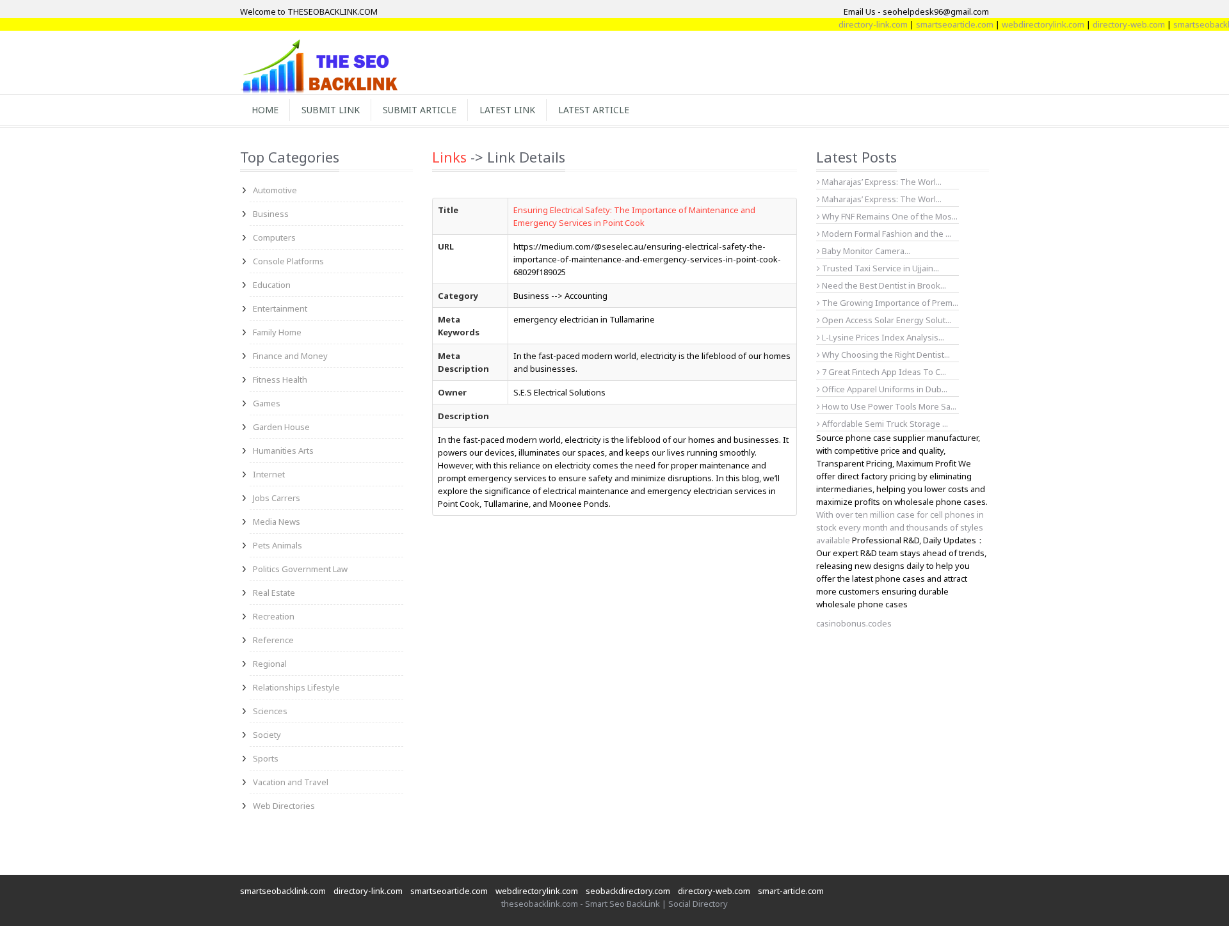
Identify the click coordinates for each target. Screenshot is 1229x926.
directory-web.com (1113, 24)
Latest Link (507, 110)
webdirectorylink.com (1027, 24)
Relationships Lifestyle (296, 687)
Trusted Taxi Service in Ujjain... (879, 268)
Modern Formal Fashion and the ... (885, 233)
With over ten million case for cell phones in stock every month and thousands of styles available (900, 527)
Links (449, 156)
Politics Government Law (300, 569)
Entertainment (280, 308)
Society (267, 734)
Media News (276, 521)
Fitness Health (280, 379)
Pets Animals (277, 545)
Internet (269, 474)
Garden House (281, 427)
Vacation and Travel (290, 782)
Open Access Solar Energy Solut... (885, 320)
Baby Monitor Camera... (865, 251)
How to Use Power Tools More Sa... (888, 406)
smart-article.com (791, 891)
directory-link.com (857, 24)
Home (265, 110)
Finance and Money (290, 356)
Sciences (270, 711)
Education (272, 285)
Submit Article (419, 110)
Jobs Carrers (276, 498)
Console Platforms (288, 261)
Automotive (275, 190)
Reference (273, 640)
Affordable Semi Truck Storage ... (884, 423)
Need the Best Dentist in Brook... (883, 285)
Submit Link (330, 110)
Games (266, 403)
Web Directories (284, 805)
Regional (270, 663)
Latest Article (593, 110)
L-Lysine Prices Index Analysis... (882, 337)
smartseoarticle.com (939, 24)
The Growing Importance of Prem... (889, 302)
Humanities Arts (283, 450)
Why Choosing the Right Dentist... (885, 354)
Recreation (273, 616)
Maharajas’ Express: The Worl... (881, 182)
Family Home (277, 332)
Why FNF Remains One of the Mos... (889, 216)
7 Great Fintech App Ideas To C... (883, 372)
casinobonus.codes (854, 623)
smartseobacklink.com (283, 891)
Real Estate (274, 592)
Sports (265, 758)
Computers (274, 237)
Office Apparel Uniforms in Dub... (883, 389)
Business (271, 214)
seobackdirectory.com (628, 891)
